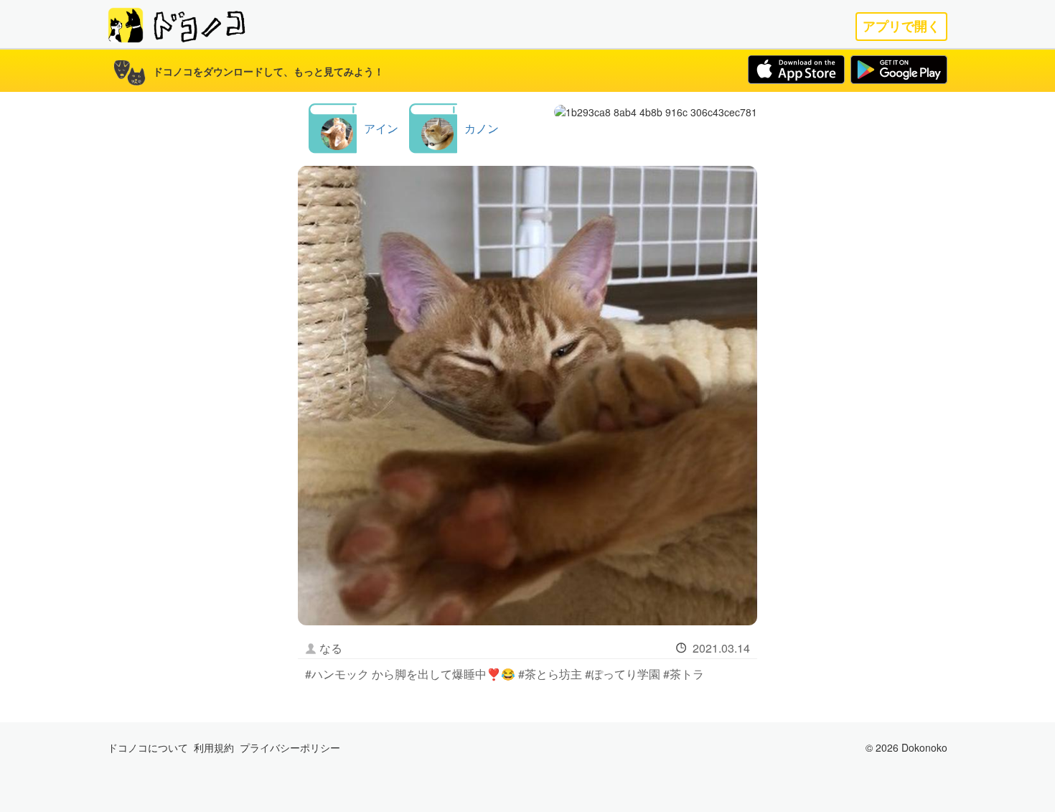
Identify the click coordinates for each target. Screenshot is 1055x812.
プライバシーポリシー (290, 747)
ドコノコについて (148, 747)
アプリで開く (901, 26)
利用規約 (214, 747)
